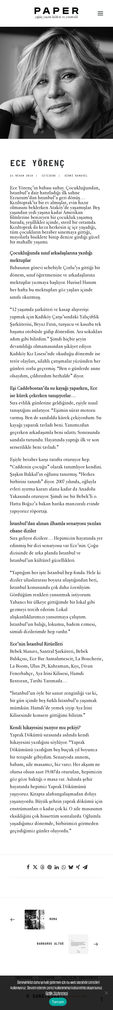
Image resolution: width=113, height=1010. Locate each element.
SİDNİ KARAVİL (76, 175)
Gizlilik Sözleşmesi (57, 993)
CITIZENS (49, 175)
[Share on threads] (42, 867)
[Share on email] (85, 867)
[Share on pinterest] (49, 867)
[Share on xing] (78, 867)
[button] (100, 13)
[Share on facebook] (28, 867)
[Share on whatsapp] (63, 867)
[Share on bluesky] (70, 867)
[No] (106, 993)
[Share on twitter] (35, 867)
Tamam (58, 1002)
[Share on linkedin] (56, 867)
